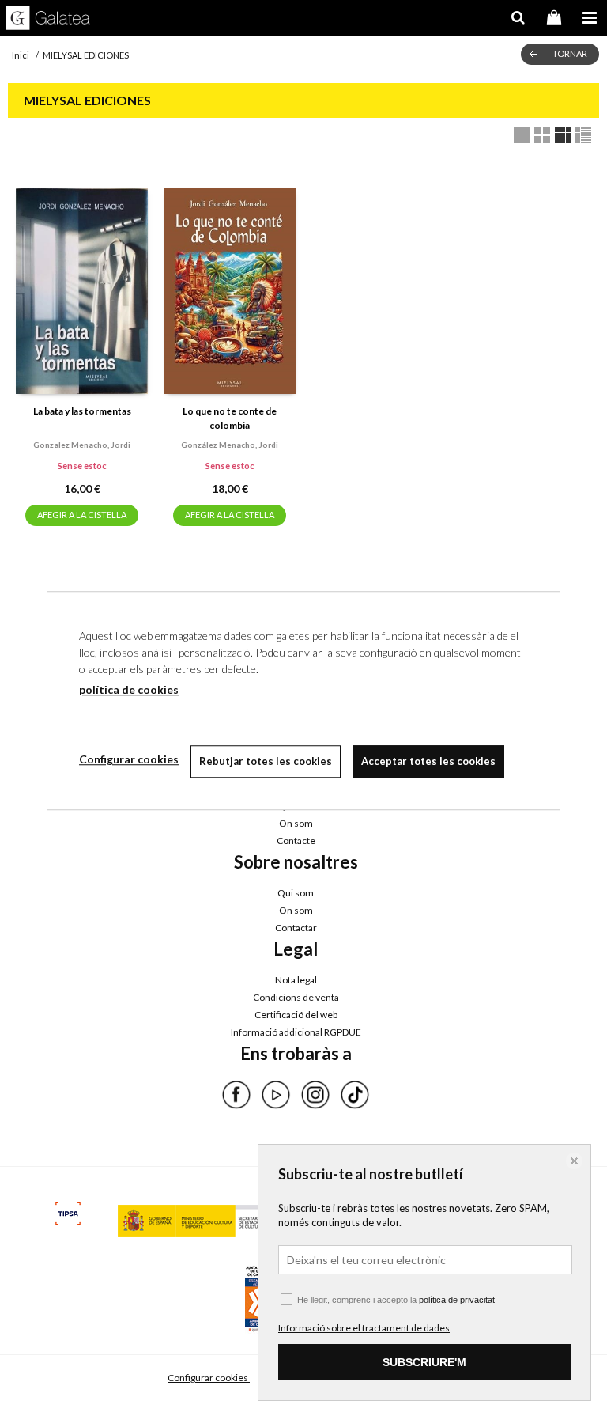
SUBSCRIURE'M (424, 1362)
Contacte (296, 840)
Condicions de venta (296, 997)
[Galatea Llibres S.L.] (48, 20)
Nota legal (296, 980)
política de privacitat (457, 1299)
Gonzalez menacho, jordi (81, 444)
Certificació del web (295, 1014)
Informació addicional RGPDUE (296, 1032)
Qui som (295, 893)
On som (296, 823)
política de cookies (129, 689)
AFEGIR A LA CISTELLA (81, 514)
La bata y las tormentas (82, 411)
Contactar (296, 927)
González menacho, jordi (229, 444)
